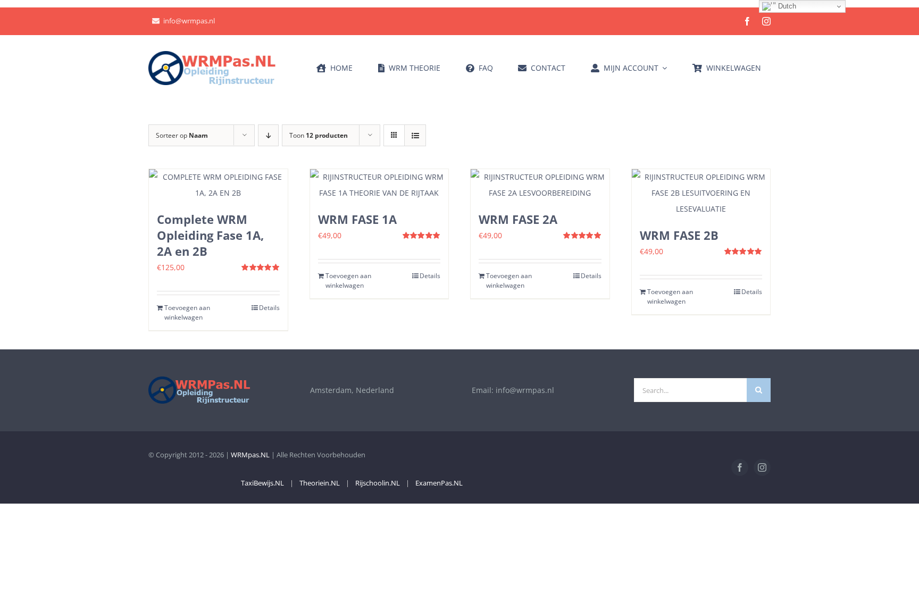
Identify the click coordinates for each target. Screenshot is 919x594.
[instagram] (766, 21)
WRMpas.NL (250, 454)
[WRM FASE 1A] (379, 185)
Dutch (786, 6)
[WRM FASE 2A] (540, 185)
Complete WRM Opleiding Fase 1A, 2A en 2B (210, 235)
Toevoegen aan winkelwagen (187, 312)
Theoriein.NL (319, 483)
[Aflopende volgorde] (268, 135)
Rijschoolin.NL (377, 483)
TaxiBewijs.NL (262, 483)
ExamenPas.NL (439, 483)
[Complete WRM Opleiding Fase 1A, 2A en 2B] (218, 185)
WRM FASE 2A (518, 219)
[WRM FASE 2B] (701, 193)
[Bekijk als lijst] (415, 135)
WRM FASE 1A (357, 219)
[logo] (212, 54)
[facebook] (747, 21)
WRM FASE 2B (679, 235)
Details (269, 307)
